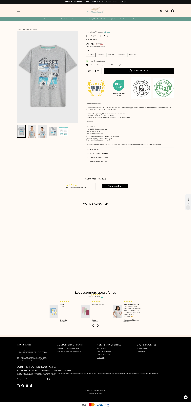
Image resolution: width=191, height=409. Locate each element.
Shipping (88, 46)
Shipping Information (103, 354)
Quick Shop (35, 265)
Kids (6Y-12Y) (112, 19)
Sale (45, 19)
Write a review (115, 186)
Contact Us (143, 19)
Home (19, 29)
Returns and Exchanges (104, 351)
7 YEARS (101, 55)
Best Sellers (65, 19)
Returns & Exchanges (98, 157)
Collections (25, 29)
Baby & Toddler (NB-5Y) (97, 19)
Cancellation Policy (97, 162)
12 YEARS (132, 55)
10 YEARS (121, 55)
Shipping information (98, 154)
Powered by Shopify (95, 393)
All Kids (107, 32)
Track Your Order (102, 348)
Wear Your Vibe (125, 19)
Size (87, 51)
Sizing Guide (94, 149)
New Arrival (54, 19)
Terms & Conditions (142, 354)
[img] (95, 295)
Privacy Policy (141, 351)
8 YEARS (111, 55)
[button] (93, 325)
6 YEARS (91, 55)
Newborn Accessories (79, 19)
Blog (134, 19)
